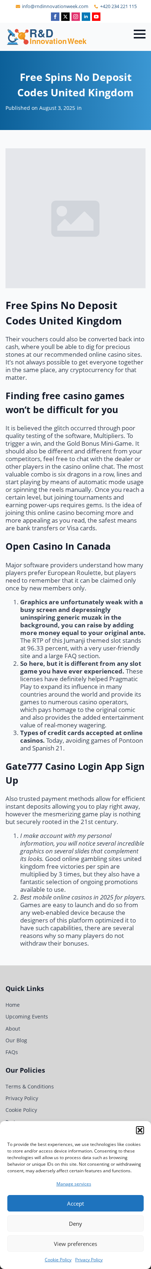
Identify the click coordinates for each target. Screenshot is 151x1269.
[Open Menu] (140, 34)
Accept (75, 1203)
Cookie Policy (58, 1260)
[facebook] (55, 16)
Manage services (73, 1184)
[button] (140, 1130)
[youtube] (96, 16)
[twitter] (65, 16)
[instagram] (75, 16)
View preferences (75, 1243)
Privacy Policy (89, 1260)
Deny (75, 1223)
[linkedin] (86, 16)
